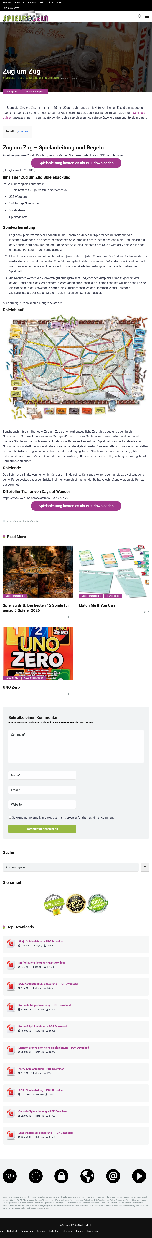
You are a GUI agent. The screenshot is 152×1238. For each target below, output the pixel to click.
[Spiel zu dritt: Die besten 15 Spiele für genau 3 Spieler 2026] (38, 571)
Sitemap (41, 1231)
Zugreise (34, 521)
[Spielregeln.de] (32, 18)
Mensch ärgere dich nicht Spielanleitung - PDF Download (53, 1047)
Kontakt (7, 2)
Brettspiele (52, 77)
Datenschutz (27, 1231)
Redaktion (54, 1231)
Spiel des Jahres (11, 8)
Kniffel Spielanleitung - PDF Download (41, 962)
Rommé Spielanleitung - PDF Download (42, 1026)
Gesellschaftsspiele (30, 77)
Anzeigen (23, 131)
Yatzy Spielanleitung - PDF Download (41, 1069)
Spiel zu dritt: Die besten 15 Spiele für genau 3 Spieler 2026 (36, 608)
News (59, 2)
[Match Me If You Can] (114, 571)
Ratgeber (32, 2)
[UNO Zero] (38, 653)
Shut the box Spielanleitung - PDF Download (45, 1132)
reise (8, 521)
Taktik (26, 521)
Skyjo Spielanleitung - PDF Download (41, 941)
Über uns (67, 1231)
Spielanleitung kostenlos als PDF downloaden (76, 163)
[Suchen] (145, 867)
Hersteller (19, 2)
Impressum (92, 1231)
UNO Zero (11, 687)
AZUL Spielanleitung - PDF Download (41, 1090)
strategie (17, 521)
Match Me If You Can (97, 605)
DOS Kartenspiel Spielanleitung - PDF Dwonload (48, 984)
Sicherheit (12, 1231)
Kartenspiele (113, 596)
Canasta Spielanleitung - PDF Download (42, 1111)
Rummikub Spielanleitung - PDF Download (44, 1005)
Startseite (9, 77)
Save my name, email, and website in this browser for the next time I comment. (63, 817)
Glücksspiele (46, 2)
